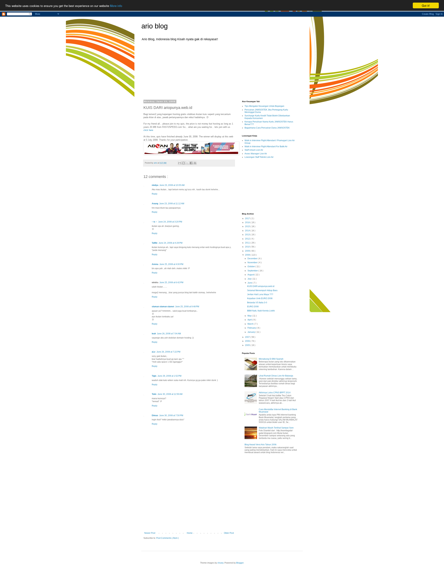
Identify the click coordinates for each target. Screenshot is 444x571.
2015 (247, 226)
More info (116, 5)
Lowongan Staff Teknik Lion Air (259, 157)
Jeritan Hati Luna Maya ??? (260, 294)
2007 (247, 337)
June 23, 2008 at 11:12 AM (171, 203)
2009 (247, 251)
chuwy (220, 563)
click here (148, 130)
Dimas (155, 415)
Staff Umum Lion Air (254, 150)
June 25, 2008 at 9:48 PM (187, 306)
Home (190, 533)
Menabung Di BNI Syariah (271, 359)
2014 (247, 230)
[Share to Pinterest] (195, 163)
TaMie (154, 243)
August (251, 274)
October (251, 266)
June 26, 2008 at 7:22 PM (168, 352)
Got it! (426, 5)
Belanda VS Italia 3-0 (257, 302)
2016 (247, 222)
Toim (154, 394)
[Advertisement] (222, 70)
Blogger (240, 563)
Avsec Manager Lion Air (256, 153)
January (251, 332)
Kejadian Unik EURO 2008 (259, 298)
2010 (247, 247)
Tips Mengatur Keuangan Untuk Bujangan (264, 106)
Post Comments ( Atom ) (167, 538)
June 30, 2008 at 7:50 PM (171, 415)
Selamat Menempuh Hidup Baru (262, 290)
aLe (153, 352)
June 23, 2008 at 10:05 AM (172, 185)
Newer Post (149, 533)
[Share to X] (187, 163)
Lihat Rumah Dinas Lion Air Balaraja (276, 376)
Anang (155, 203)
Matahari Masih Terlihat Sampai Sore (276, 428)
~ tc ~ (154, 222)
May (249, 316)
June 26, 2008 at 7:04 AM (169, 333)
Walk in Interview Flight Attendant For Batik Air (266, 146)
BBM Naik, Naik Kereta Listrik (261, 311)
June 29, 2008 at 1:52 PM (169, 376)
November (252, 262)
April (249, 320)
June (250, 283)
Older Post (229, 533)
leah (154, 333)
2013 (247, 234)
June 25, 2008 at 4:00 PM (171, 264)
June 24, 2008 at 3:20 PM (170, 222)
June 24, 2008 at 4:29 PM (170, 243)
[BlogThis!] (183, 163)
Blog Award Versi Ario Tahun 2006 (260, 444)
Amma (155, 264)
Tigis (154, 376)
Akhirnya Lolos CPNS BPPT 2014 (275, 392)
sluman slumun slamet (163, 306)
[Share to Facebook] (191, 163)
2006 (247, 341)
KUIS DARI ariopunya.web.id (260, 286)
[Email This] (179, 163)
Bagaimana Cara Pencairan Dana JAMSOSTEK (267, 128)
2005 (247, 345)
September (252, 270)
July (249, 279)
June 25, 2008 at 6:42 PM (171, 282)
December (252, 258)
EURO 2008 (253, 306)
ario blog (154, 26)
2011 (247, 243)
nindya (155, 185)
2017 (247, 218)
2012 (247, 239)
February (252, 328)
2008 (247, 255)
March (250, 324)
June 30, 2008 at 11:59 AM (169, 394)
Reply (154, 194)
